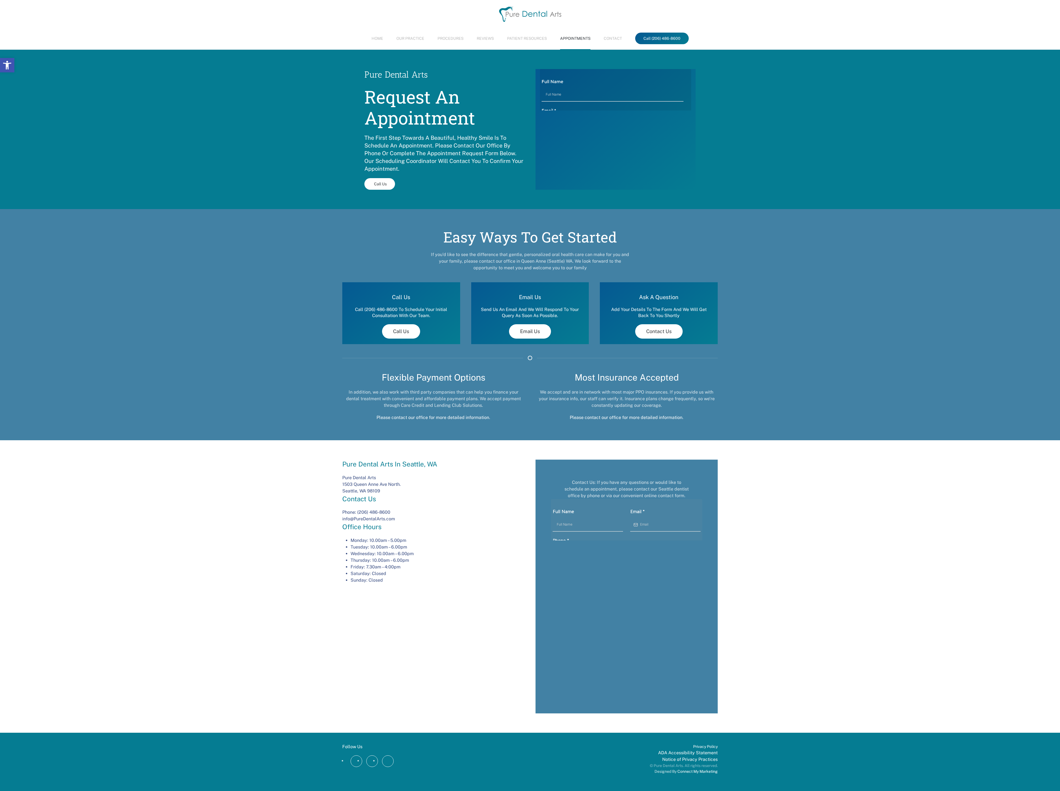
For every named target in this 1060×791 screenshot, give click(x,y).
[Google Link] (372, 761)
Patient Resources (527, 38)
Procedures (450, 38)
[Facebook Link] (356, 761)
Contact (613, 38)
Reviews (485, 38)
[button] (7, 65)
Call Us (380, 184)
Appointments (575, 38)
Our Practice (410, 38)
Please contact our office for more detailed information (433, 417)
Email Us (530, 331)
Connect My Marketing (697, 771)
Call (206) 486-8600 (661, 38)
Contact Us (659, 331)
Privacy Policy (705, 746)
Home (377, 38)
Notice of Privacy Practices (690, 759)
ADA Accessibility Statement (688, 752)
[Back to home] (530, 14)
